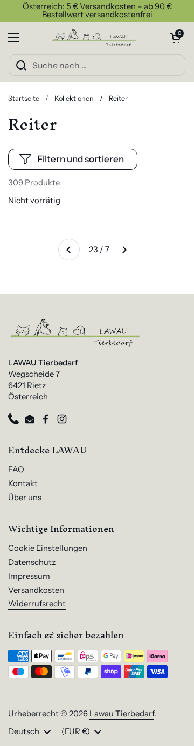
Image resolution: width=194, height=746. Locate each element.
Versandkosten (36, 590)
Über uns (24, 497)
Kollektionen (74, 98)
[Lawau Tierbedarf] (94, 38)
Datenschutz (32, 562)
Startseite (23, 98)
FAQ (16, 469)
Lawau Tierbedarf (121, 714)
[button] (175, 38)
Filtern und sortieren (80, 159)
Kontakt (23, 483)
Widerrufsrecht (37, 604)
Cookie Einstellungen (47, 548)
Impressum (29, 576)
